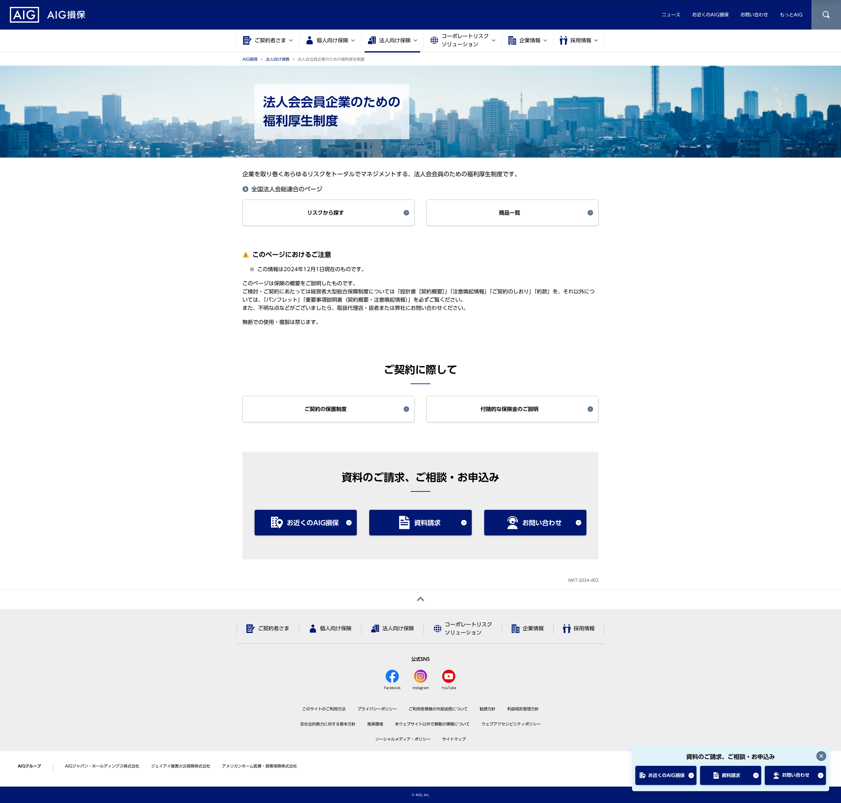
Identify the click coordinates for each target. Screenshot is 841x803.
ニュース (671, 14)
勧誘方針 (487, 709)
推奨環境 (375, 724)
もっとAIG (791, 14)
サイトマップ (454, 739)
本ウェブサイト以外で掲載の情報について (432, 724)
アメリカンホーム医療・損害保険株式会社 (259, 766)
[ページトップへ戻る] (420, 599)
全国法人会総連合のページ (286, 189)
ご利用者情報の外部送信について (438, 709)
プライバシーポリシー (377, 709)
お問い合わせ (754, 14)
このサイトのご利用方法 (324, 709)
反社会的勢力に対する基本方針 (327, 724)
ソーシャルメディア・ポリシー (402, 739)
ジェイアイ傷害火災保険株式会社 (180, 766)
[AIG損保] (47, 15)
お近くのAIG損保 (710, 14)
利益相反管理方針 (523, 709)
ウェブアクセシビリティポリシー (511, 724)
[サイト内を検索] (826, 15)
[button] (328, 213)
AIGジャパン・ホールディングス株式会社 (102, 766)
